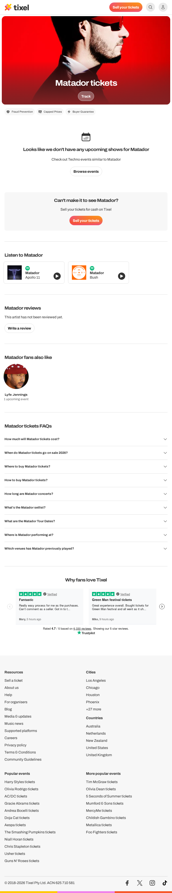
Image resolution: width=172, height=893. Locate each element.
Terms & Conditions (20, 752)
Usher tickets (14, 853)
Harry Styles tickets (19, 781)
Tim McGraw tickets (102, 781)
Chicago (92, 687)
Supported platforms (20, 730)
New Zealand (96, 740)
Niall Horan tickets (18, 839)
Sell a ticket (13, 680)
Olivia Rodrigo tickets (21, 789)
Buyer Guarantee (83, 112)
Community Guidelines (22, 759)
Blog (8, 709)
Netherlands (96, 733)
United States (97, 747)
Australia (93, 726)
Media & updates (17, 716)
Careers (10, 737)
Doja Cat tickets (17, 817)
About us (11, 687)
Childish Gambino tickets (106, 817)
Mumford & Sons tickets (104, 803)
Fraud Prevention (22, 112)
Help (8, 694)
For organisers (15, 702)
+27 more (93, 709)
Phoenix (92, 702)
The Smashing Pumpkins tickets (30, 832)
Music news (13, 723)
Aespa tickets (15, 824)
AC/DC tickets (15, 796)
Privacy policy (15, 745)
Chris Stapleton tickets (22, 846)
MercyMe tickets (99, 810)
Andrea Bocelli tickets (21, 810)
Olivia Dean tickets (101, 789)
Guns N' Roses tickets (21, 860)
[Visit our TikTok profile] (165, 883)
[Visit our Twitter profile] (139, 883)
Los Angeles (96, 680)
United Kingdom (99, 755)
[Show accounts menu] (163, 7)
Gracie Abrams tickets (21, 803)
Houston (93, 694)
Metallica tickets (99, 824)
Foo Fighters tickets (101, 832)
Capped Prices (53, 112)
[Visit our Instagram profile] (152, 883)
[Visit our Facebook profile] (127, 883)
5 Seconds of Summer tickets (109, 796)
